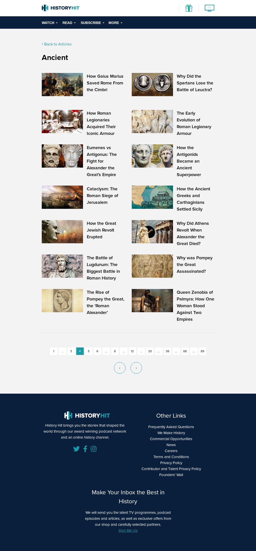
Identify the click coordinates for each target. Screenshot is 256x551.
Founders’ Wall (171, 475)
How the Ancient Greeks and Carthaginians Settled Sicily (193, 199)
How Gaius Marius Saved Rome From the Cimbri (105, 83)
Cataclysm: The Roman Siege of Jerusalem (102, 196)
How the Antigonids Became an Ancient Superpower (189, 161)
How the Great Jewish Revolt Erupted (101, 230)
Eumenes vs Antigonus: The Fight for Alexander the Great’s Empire (102, 161)
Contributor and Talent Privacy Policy (171, 469)
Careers (171, 451)
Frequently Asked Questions (171, 427)
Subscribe (91, 23)
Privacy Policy (171, 463)
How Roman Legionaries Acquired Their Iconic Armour (101, 123)
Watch (48, 23)
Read (67, 23)
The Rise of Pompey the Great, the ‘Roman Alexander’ (105, 302)
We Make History (171, 433)
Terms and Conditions (171, 457)
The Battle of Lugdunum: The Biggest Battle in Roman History (103, 268)
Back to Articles (57, 44)
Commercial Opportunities (171, 439)
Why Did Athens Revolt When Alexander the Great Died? (193, 233)
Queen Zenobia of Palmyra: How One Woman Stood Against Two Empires (195, 305)
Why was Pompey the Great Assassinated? (194, 265)
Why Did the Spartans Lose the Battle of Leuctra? (195, 83)
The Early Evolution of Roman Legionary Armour (194, 123)
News (171, 445)
